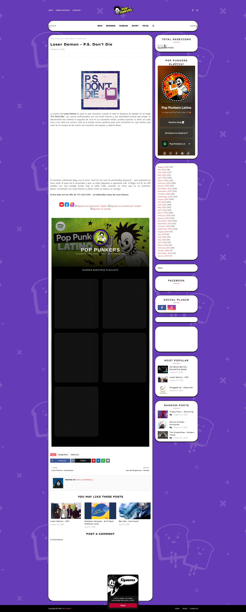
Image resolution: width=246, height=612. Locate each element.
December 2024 (165, 221)
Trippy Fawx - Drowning (181, 412)
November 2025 (165, 191)
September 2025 (165, 196)
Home (52, 38)
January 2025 (163, 218)
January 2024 (163, 250)
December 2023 (165, 253)
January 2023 (163, 256)
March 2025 (163, 212)
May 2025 (162, 207)
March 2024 (163, 245)
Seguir (123, 605)
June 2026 (162, 172)
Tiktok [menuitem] (145, 26)
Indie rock (59, 38)
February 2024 (164, 247)
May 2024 (162, 239)
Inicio (51, 10)
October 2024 (164, 226)
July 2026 (162, 169)
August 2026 (163, 167)
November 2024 (165, 223)
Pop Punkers (66, 608)
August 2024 (163, 231)
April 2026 (162, 177)
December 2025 (165, 188)
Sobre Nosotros (63, 10)
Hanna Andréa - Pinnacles (177, 423)
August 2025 (163, 199)
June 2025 (162, 204)
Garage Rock (63, 454)
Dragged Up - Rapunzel (181, 387)
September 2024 (165, 229)
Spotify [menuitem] (135, 26)
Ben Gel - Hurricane (129, 521)
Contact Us (194, 608)
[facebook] (192, 10)
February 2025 (164, 215)
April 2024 (162, 242)
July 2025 (162, 202)
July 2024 (162, 234)
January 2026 (163, 186)
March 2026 (163, 180)
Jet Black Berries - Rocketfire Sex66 (179, 368)
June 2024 (162, 237)
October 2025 (164, 194)
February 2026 (164, 183)
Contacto (76, 10)
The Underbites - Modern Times (182, 433)
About (185, 608)
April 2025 (162, 210)
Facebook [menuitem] (123, 26)
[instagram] (197, 10)
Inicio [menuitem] (100, 26)
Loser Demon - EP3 (59, 521)
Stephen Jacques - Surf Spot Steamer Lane (99, 522)
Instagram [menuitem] (110, 26)
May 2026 (162, 175)
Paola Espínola (84, 480)
